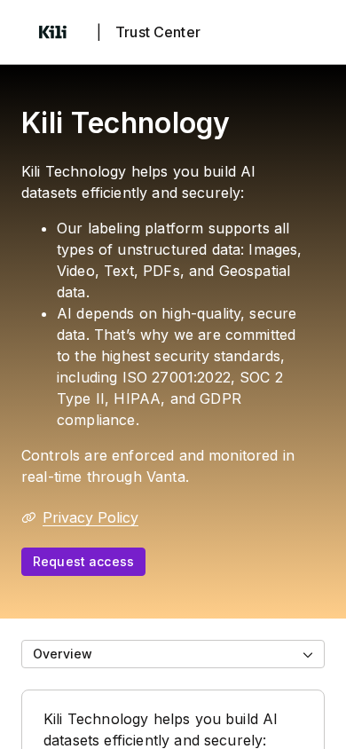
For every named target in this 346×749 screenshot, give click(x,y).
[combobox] (173, 654)
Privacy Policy (90, 517)
